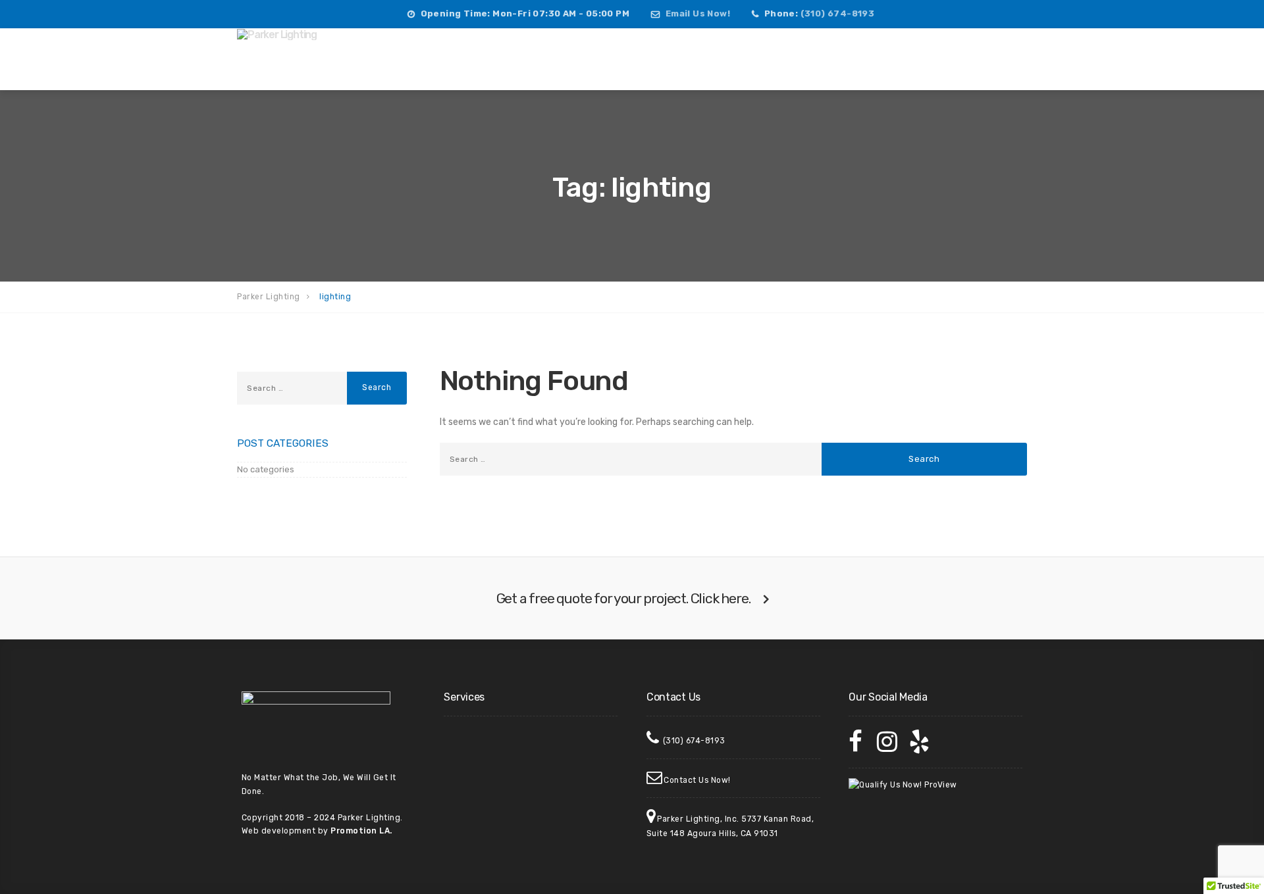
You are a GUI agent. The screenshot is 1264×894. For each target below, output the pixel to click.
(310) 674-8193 (838, 13)
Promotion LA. (361, 830)
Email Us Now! (698, 13)
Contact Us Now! (697, 780)
